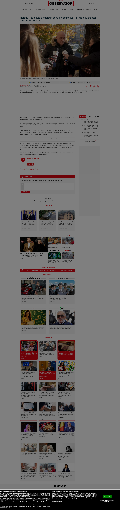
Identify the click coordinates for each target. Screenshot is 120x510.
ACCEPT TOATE (107, 496)
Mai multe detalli (26, 496)
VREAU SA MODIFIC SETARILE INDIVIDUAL (107, 501)
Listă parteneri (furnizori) (57, 501)
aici (42, 502)
